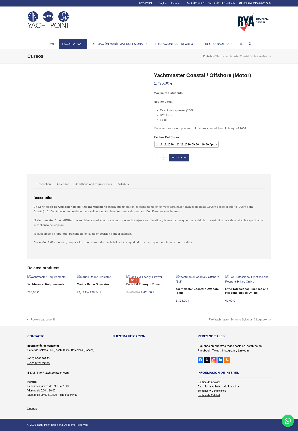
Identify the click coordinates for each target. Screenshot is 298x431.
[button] (241, 44)
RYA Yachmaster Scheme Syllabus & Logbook (237, 320)
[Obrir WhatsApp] (288, 421)
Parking (32, 408)
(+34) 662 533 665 (224, 3)
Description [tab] (43, 184)
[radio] (186, 144)
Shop (218, 56)
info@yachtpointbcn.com (257, 3)
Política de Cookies (209, 382)
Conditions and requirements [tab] (93, 184)
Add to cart (179, 157)
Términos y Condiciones (212, 390)
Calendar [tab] (63, 184)
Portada (207, 56)
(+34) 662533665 (38, 363)
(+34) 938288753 (38, 358)
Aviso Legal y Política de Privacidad (219, 386)
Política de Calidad (209, 395)
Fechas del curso (166, 137)
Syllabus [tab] (123, 184)
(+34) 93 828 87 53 (201, 3)
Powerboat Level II (41, 320)
